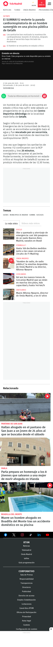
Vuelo (19, 230)
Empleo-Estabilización (26, 600)
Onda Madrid (29, 10)
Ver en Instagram (22, 534)
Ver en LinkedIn (39, 534)
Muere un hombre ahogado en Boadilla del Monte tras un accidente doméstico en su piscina (26, 497)
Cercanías (21, 274)
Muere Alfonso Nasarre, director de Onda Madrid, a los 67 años (8, 294)
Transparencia (26, 583)
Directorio (26, 587)
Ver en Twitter (13, 535)
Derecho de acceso (26, 596)
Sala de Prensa (26, 575)
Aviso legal (26, 621)
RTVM (26, 542)
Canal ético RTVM (26, 608)
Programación (46, 10)
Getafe (6, 16)
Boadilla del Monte (11, 514)
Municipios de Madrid (19, 215)
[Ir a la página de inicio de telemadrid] (12, 3)
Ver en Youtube (47, 534)
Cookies (26, 625)
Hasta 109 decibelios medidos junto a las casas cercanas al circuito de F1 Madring (8, 249)
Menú (49, 3)
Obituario (21, 290)
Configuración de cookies (26, 629)
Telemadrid (26, 550)
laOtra (26, 558)
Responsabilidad (27, 579)
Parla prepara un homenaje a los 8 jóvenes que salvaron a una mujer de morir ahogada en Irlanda (25, 452)
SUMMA (32, 215)
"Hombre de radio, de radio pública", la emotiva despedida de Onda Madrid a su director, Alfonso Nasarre (8, 263)
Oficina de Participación (26, 612)
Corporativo (26, 571)
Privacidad (26, 617)
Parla (4, 468)
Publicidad (26, 591)
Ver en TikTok (30, 535)
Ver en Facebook (5, 535)
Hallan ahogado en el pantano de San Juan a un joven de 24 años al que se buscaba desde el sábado (25, 407)
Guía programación (27, 563)
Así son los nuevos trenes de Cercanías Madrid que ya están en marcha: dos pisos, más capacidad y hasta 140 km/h (8, 278)
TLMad (17, 10)
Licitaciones (26, 604)
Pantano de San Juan (11, 424)
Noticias (7, 10)
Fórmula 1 (21, 245)
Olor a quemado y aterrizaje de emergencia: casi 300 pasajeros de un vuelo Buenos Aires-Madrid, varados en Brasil (8, 234)
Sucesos (40, 215)
